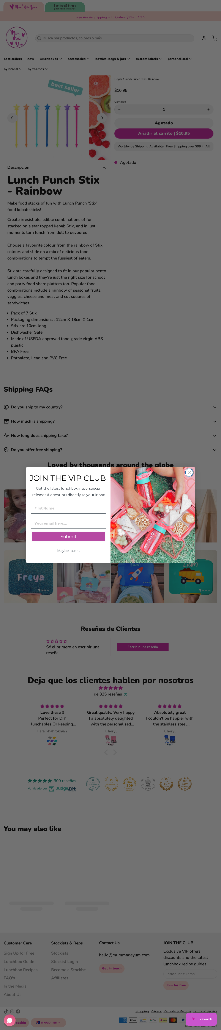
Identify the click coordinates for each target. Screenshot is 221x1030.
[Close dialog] (189, 472)
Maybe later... (68, 551)
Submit (68, 536)
